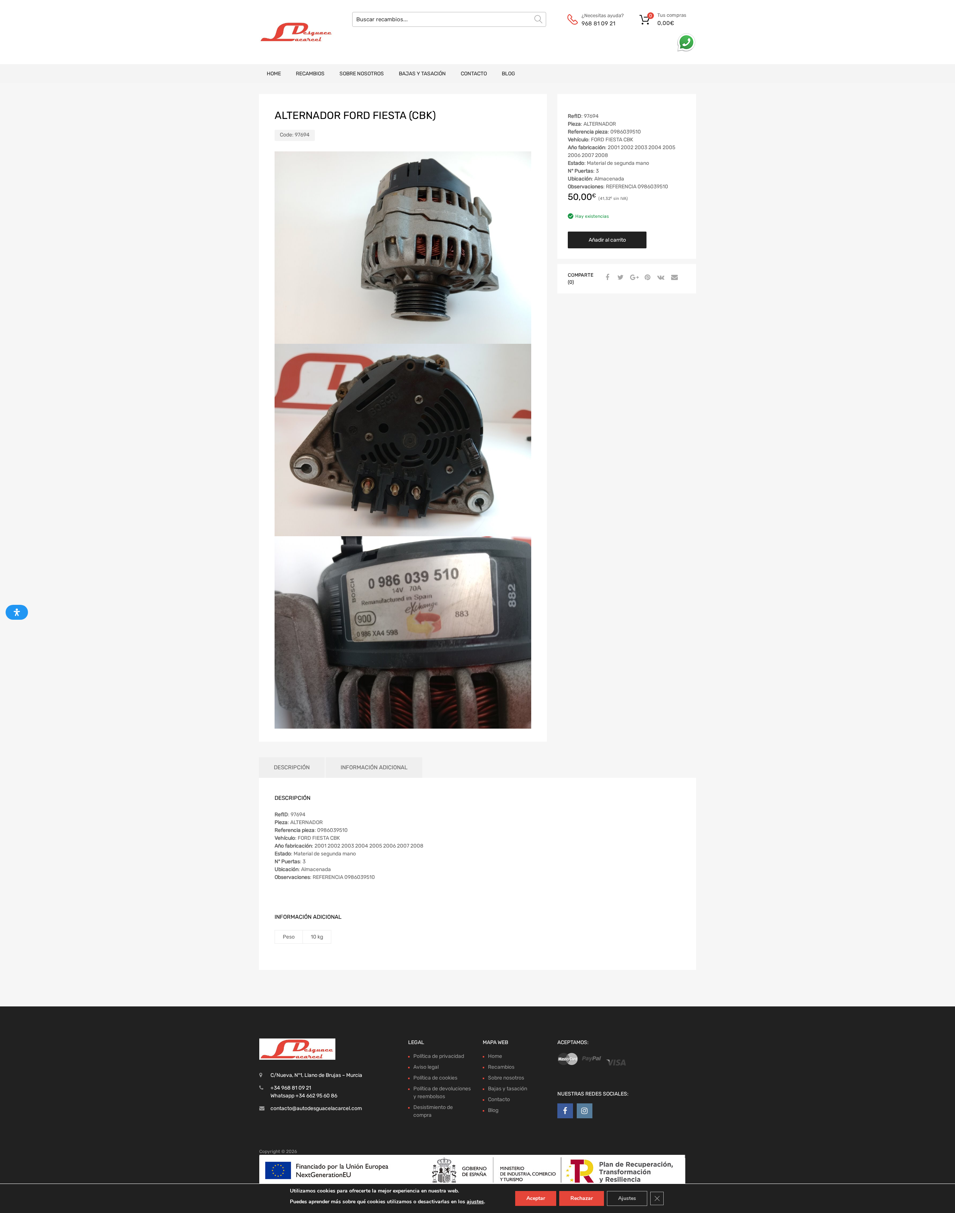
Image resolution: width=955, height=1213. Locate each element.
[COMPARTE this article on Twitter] (619, 278)
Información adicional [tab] (374, 767)
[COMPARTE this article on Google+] (633, 278)
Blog (508, 73)
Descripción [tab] (292, 767)
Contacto (474, 73)
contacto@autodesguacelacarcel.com (316, 1108)
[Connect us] (565, 1110)
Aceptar (535, 1198)
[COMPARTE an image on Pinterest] (646, 278)
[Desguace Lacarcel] (291, 32)
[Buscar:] (449, 19)
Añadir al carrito (607, 240)
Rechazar (581, 1198)
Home (274, 73)
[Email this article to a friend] (673, 278)
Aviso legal (426, 1067)
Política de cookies (435, 1078)
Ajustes (627, 1198)
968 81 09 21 (598, 23)
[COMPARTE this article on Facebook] (606, 278)
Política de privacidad (438, 1056)
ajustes (475, 1201)
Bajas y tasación (422, 73)
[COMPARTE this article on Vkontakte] (660, 278)
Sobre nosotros (361, 73)
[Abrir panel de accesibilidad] (17, 612)
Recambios (310, 73)
